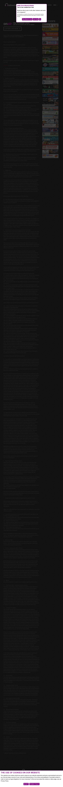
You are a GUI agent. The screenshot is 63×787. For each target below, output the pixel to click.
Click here (5, 65)
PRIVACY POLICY (34, 784)
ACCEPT (26, 784)
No (40, 19)
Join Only (35, 19)
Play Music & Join (27, 19)
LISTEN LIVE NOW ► (12, 29)
